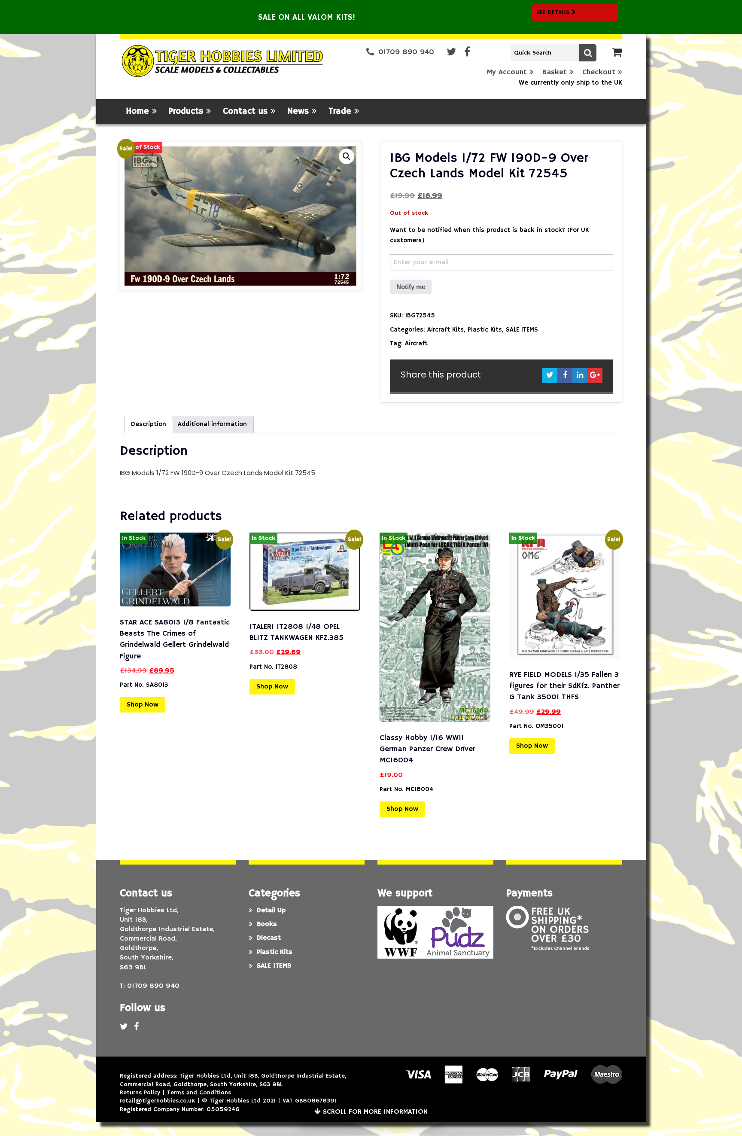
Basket (555, 72)
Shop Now (142, 704)
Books (267, 924)
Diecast (269, 938)
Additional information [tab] (212, 424)
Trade (341, 111)
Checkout (600, 72)
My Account (508, 72)
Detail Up (271, 910)
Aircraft (416, 343)
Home (139, 111)
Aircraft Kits (445, 330)
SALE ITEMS (522, 330)
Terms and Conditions (199, 1092)
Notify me (410, 286)
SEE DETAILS (554, 12)
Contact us (247, 111)
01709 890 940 (406, 52)
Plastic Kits (485, 330)
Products (187, 111)
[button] (346, 156)
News (299, 111)
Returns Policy (140, 1092)
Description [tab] (148, 424)
